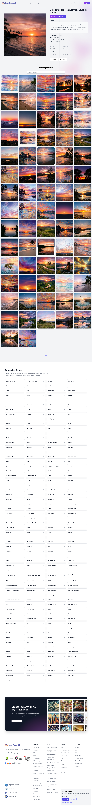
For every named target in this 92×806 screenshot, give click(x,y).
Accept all (66, 799)
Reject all (73, 799)
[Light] (77, 3)
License (51, 54)
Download (63, 59)
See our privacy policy (67, 802)
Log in (81, 3)
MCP (66, 3)
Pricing (70, 3)
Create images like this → (58, 16)
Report (62, 39)
